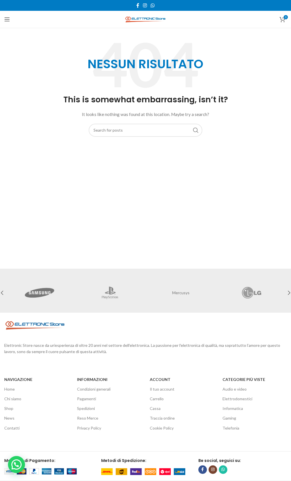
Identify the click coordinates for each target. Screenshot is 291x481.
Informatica (233, 408)
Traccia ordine (162, 418)
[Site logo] (145, 18)
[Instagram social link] (145, 5)
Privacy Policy (89, 428)
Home (9, 389)
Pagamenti (86, 398)
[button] (16, 464)
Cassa (155, 408)
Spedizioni (86, 408)
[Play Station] (110, 293)
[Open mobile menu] (7, 19)
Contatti (12, 428)
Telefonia (231, 428)
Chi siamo (12, 398)
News (9, 418)
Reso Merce (87, 418)
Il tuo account (162, 389)
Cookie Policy (162, 428)
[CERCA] (195, 130)
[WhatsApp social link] (153, 5)
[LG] (251, 293)
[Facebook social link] (137, 5)
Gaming (229, 418)
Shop (8, 408)
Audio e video (235, 389)
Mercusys (181, 292)
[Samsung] (39, 293)
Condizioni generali (94, 389)
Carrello (157, 398)
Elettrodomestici (237, 398)
